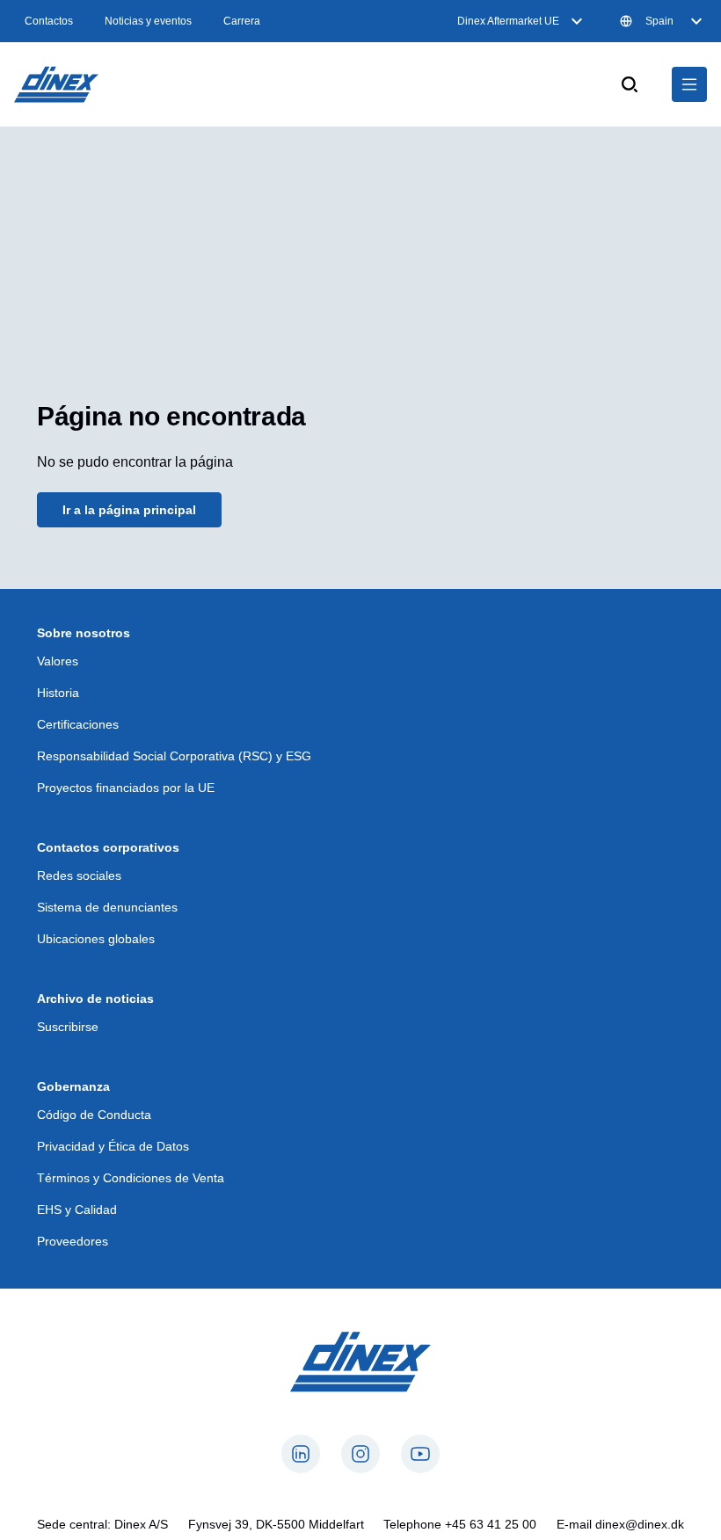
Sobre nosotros (83, 633)
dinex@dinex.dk (639, 1524)
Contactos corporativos (108, 847)
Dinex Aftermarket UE (508, 21)
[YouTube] (420, 1454)
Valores (57, 661)
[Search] (629, 84)
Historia (58, 693)
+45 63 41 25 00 (490, 1524)
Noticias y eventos (148, 21)
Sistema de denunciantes (107, 907)
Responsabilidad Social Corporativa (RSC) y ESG (174, 756)
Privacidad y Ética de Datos (113, 1146)
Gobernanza (73, 1086)
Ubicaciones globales (96, 939)
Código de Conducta (94, 1115)
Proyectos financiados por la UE (126, 788)
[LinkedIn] (300, 1454)
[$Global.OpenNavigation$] (689, 84)
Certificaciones (78, 724)
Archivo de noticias (95, 999)
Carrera (241, 21)
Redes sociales (79, 875)
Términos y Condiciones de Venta (130, 1178)
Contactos (49, 21)
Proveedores (72, 1241)
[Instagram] (360, 1454)
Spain (659, 21)
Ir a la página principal (129, 510)
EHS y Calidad (77, 1209)
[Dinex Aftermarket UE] (56, 84)
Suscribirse (67, 1027)
